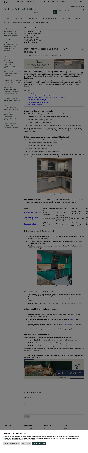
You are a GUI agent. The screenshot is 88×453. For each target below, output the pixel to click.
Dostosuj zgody (26, 443)
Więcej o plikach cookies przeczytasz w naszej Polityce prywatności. (19, 439)
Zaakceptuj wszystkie (39, 443)
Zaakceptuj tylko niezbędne (11, 443)
